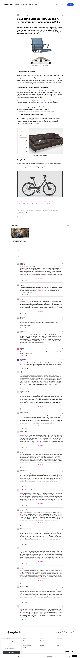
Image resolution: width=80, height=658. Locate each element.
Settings (68, 656)
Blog (24, 640)
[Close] (78, 656)
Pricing (24, 647)
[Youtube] (66, 651)
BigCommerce (20, 212)
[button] (17, 4)
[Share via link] (26, 217)
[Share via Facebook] (17, 217)
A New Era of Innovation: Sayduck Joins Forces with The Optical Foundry (19, 240)
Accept (74, 656)
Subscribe (11, 652)
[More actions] (62, 15)
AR (26, 212)
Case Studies (25, 643)
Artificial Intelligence (53, 210)
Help (58, 645)
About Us (42, 643)
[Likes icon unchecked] (21, 280)
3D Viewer (45, 210)
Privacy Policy (59, 643)
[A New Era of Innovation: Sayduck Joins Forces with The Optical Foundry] (20, 233)
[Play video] (40, 51)
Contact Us (42, 640)
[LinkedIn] (68, 651)
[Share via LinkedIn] (23, 217)
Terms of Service (60, 640)
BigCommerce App (27, 645)
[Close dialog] (20, 640)
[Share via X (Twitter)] (20, 217)
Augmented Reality (21, 210)
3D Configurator (30, 210)
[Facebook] (73, 651)
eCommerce (38, 210)
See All (68, 225)
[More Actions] (62, 264)
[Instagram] (70, 651)
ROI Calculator (43, 645)
